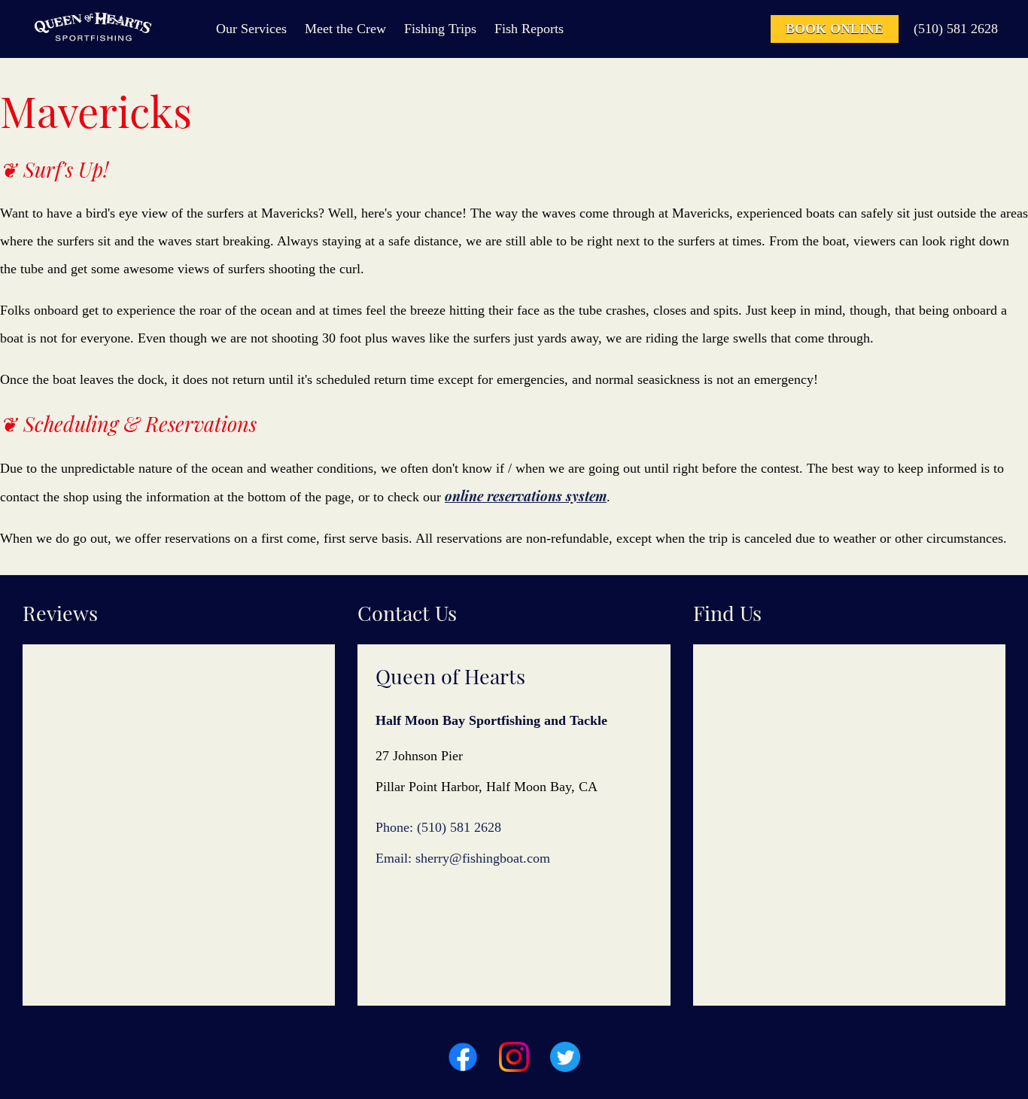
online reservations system (526, 495)
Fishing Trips (440, 28)
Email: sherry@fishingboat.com (463, 858)
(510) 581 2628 (956, 28)
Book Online (835, 28)
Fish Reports (529, 28)
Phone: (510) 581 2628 (438, 827)
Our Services (251, 28)
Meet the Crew (345, 28)
